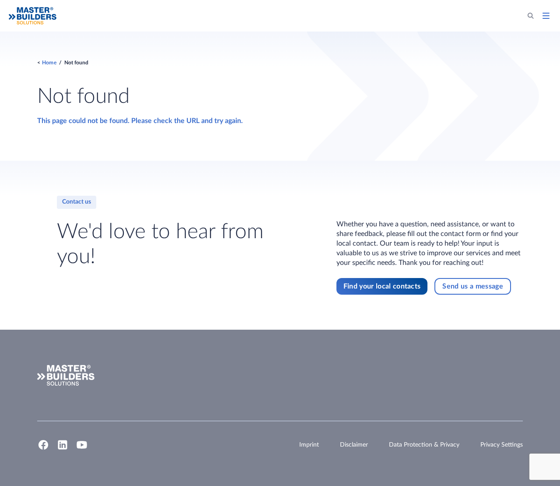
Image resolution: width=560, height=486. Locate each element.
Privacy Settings (501, 445)
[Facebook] (43, 449)
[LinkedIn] (62, 449)
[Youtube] (82, 449)
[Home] (32, 16)
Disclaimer (354, 445)
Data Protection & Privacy (424, 445)
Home (49, 62)
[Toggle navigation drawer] (546, 16)
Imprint (309, 445)
